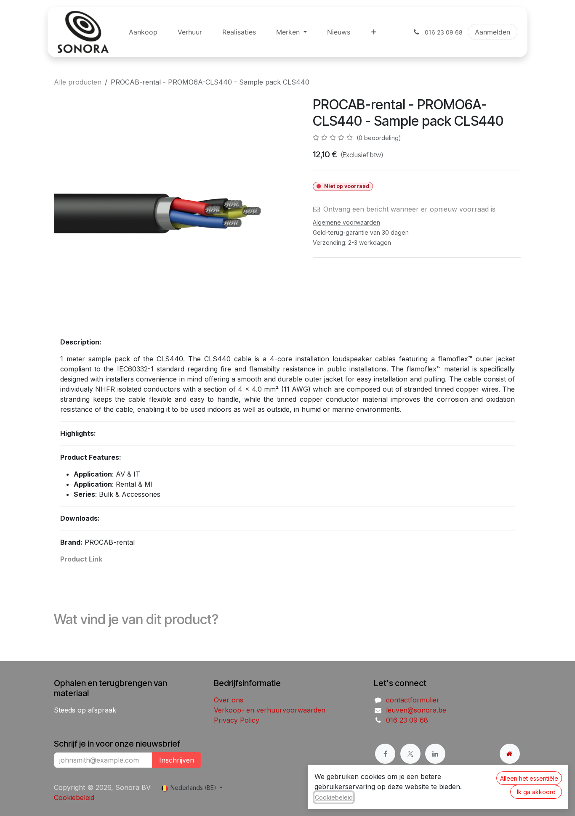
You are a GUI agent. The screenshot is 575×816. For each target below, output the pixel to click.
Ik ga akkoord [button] (536, 791)
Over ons (228, 700)
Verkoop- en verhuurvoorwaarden (269, 710)
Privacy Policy (236, 720)
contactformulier (412, 700)
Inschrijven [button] (176, 760)
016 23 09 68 (407, 720)
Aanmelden (492, 32)
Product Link (81, 559)
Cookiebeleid (74, 797)
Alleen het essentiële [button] (529, 778)
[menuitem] (143, 32)
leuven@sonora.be (416, 710)
